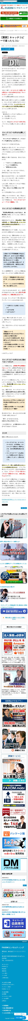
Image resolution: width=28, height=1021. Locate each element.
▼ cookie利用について (8, 1013)
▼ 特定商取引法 (6, 1010)
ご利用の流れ (5, 977)
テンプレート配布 (6, 986)
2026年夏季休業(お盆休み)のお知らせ (13, 907)
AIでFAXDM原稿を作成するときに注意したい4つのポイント (13, 881)
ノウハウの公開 (5, 49)
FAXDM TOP (3, 30)
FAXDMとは (5, 966)
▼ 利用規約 (5, 1005)
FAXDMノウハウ (6, 989)
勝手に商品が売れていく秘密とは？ (10, 541)
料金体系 (4, 968)
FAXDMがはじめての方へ (8, 984)
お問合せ (4, 1000)
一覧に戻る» (24, 508)
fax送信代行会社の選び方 (7, 586)
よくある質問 (5, 998)
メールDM (4, 975)
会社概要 (4, 994)
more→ (24, 885)
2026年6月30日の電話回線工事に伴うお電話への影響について (13, 913)
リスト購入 (4, 973)
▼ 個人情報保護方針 (7, 1008)
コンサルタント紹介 (7, 996)
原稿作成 (4, 971)
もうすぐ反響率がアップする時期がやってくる (13, 563)
